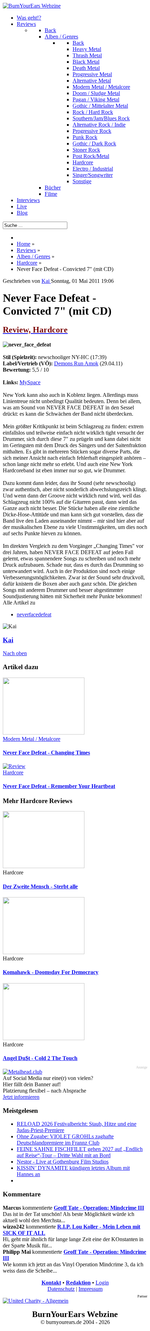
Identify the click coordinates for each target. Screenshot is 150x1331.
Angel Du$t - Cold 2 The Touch (40, 1058)
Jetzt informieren (21, 1097)
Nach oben (15, 653)
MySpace (30, 382)
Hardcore (13, 772)
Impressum (90, 1289)
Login (102, 1283)
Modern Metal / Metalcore (31, 739)
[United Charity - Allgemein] (35, 1301)
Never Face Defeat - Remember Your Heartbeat (59, 786)
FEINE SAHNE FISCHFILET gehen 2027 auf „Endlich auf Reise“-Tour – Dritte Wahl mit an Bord (80, 1152)
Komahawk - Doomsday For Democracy (50, 972)
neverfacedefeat (34, 614)
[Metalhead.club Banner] (22, 1072)
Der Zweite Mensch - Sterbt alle (40, 886)
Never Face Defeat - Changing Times (46, 753)
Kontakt (51, 1283)
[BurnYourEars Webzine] (32, 6)
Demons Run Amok (76, 363)
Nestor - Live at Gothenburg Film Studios (62, 1162)
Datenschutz (61, 1289)
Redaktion (78, 1283)
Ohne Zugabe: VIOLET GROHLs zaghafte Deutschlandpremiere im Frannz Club (65, 1139)
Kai (8, 640)
